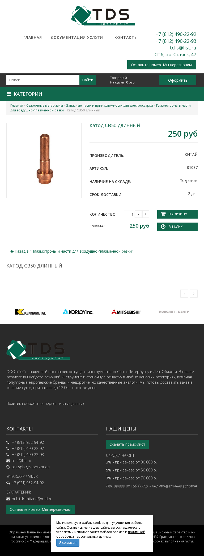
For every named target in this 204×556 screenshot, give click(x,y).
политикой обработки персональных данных (100, 534)
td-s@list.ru (183, 47)
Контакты (126, 37)
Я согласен (67, 542)
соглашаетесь (127, 527)
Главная (32, 37)
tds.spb (18, 466)
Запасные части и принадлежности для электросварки (109, 105)
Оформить (178, 80)
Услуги (95, 37)
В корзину (178, 214)
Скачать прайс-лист (127, 444)
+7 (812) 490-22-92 (176, 34)
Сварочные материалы (44, 105)
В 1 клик (175, 226)
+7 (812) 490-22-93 (176, 41)
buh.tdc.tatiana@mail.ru (32, 498)
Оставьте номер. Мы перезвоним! (162, 64)
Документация (63, 37)
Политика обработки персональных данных (45, 403)
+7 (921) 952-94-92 (28, 482)
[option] (30, 311)
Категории (28, 94)
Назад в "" (73, 251)
